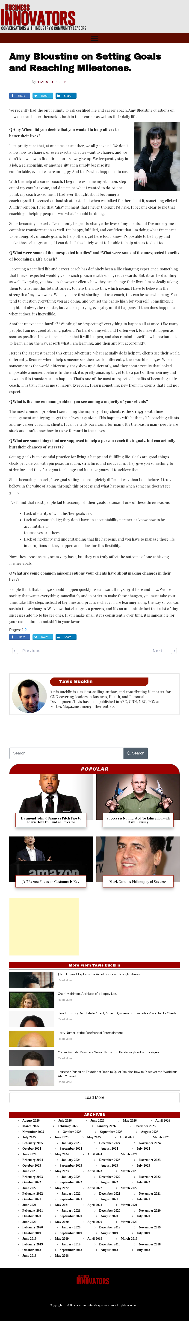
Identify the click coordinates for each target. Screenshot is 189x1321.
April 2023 (94, 1171)
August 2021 (109, 1199)
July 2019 (143, 1233)
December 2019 (109, 1227)
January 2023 (71, 1177)
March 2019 (129, 1238)
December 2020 (109, 1210)
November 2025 (33, 1132)
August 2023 (109, 1165)
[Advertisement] (44, 926)
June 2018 (29, 1255)
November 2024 (150, 1143)
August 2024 (109, 1148)
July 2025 (29, 1137)
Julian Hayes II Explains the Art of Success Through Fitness (99, 974)
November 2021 (150, 1193)
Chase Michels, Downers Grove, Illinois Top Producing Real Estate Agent (109, 1052)
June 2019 (29, 1238)
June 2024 (29, 1154)
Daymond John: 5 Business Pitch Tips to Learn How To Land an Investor (51, 803)
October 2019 (31, 1233)
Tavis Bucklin (52, 81)
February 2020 (32, 1227)
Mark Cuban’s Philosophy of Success (138, 864)
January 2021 (71, 1210)
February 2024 (32, 1160)
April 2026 (162, 1120)
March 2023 (129, 1171)
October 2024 (31, 1148)
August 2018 (109, 1250)
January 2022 (71, 1193)
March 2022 (129, 1188)
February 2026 (68, 1126)
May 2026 (130, 1120)
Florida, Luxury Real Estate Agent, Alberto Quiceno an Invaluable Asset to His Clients (117, 1013)
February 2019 (32, 1244)
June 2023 (29, 1171)
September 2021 (71, 1199)
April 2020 (94, 1222)
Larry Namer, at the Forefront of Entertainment (90, 1033)
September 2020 (71, 1216)
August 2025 (149, 1132)
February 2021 (32, 1210)
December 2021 (109, 1193)
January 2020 (71, 1227)
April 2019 (94, 1238)
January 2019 (71, 1244)
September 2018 (71, 1250)
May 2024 (62, 1154)
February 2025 (32, 1143)
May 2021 (62, 1205)
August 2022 (109, 1182)
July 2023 (143, 1165)
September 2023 (71, 1165)
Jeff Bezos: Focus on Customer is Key (51, 864)
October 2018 (31, 1250)
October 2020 (31, 1216)
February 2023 (32, 1177)
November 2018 (150, 1244)
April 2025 (126, 1137)
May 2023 (62, 1171)
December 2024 (109, 1143)
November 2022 (150, 1177)
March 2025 (161, 1137)
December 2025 (145, 1126)
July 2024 (143, 1148)
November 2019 (150, 1227)
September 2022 (71, 1182)
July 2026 (65, 1120)
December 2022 (109, 1177)
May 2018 (62, 1255)
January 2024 (71, 1160)
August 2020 (109, 1216)
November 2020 (150, 1210)
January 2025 (71, 1143)
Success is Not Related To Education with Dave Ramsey (138, 803)
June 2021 (29, 1205)
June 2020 (29, 1222)
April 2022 (94, 1188)
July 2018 (143, 1250)
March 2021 (129, 1205)
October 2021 (31, 1199)
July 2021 (143, 1199)
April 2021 (94, 1205)
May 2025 (94, 1137)
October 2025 (72, 1132)
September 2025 (111, 1132)
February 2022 (32, 1193)
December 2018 (109, 1244)
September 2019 (71, 1233)
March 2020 (129, 1222)
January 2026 (106, 1126)
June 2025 (61, 1137)
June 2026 (97, 1120)
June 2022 (29, 1188)
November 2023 (150, 1160)
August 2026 (31, 1120)
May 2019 (62, 1238)
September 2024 (71, 1148)
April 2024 (94, 1154)
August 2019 (109, 1233)
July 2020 (143, 1216)
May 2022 (62, 1188)
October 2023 (31, 1165)
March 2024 (129, 1154)
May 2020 (62, 1222)
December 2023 (109, 1160)
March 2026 (30, 1126)
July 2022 (143, 1182)
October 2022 (31, 1182)
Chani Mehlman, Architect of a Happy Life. (87, 993)
